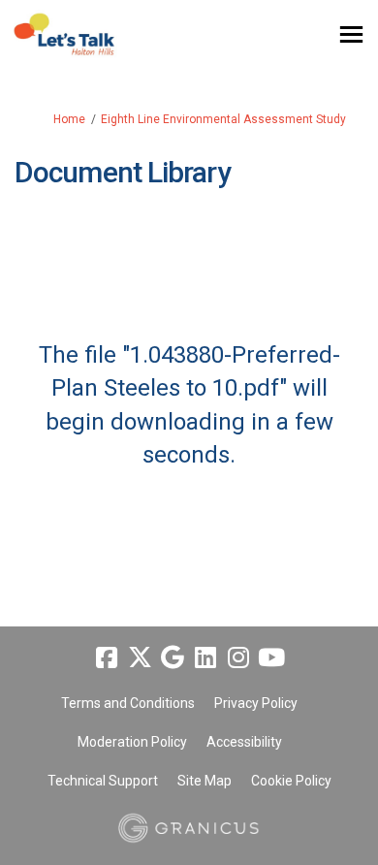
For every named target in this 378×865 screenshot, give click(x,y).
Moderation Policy (132, 742)
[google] (172, 658)
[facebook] (106, 658)
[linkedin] (205, 658)
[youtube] (271, 658)
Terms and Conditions (128, 703)
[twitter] (139, 658)
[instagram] (238, 658)
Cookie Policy (291, 780)
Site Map (204, 780)
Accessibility (244, 742)
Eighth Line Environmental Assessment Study (223, 119)
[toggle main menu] (351, 34)
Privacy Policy (256, 703)
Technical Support (102, 780)
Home (69, 119)
